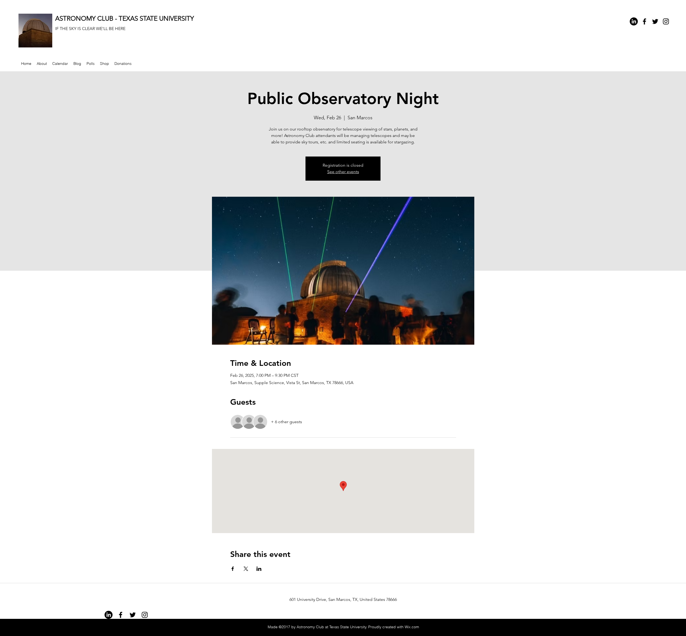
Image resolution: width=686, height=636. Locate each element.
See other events (343, 171)
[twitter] (655, 21)
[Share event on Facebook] (232, 569)
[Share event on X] (245, 569)
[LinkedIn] (634, 21)
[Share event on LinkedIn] (259, 569)
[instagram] (666, 21)
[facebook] (644, 21)
